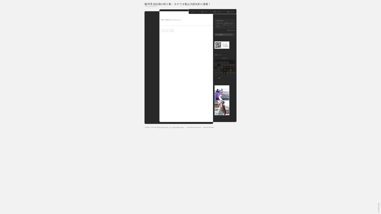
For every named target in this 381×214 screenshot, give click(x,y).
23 (233, 70)
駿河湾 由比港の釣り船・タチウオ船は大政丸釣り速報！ (178, 4)
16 (233, 67)
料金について (230, 11)
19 (221, 70)
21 (227, 70)
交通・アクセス (217, 11)
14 (227, 67)
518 (172, 30)
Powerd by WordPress (208, 127)
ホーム (193, 11)
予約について (204, 11)
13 (224, 67)
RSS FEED (232, 30)
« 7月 (219, 78)
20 (224, 70)
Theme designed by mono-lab (194, 127)
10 (216, 67)
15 (230, 67)
